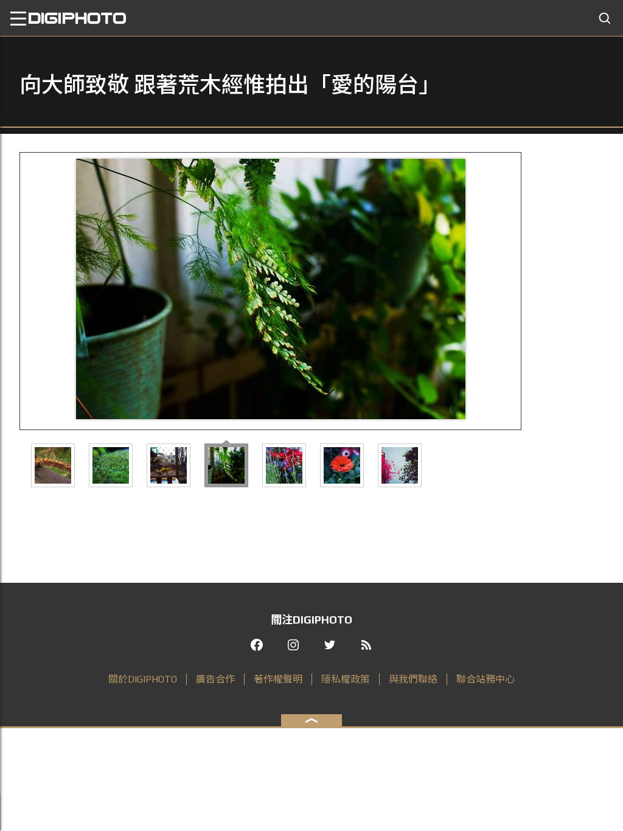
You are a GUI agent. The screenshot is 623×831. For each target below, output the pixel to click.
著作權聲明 (278, 679)
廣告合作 (215, 679)
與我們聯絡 (413, 679)
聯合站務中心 (485, 679)
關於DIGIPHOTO (142, 679)
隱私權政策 (345, 679)
